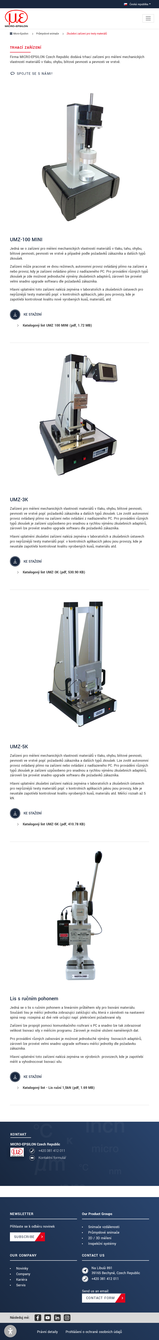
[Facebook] (38, 1317)
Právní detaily (47, 1331)
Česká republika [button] (138, 4)
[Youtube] (47, 1317)
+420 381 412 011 (52, 1150)
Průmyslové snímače (103, 1232)
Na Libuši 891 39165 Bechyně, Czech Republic (116, 1270)
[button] (10, 1331)
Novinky (22, 1268)
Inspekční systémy (102, 1243)
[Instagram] (67, 1317)
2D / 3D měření (99, 1238)
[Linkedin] (57, 1317)
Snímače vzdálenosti (103, 1227)
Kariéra (21, 1279)
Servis (20, 1285)
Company (23, 1274)
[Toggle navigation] (148, 18)
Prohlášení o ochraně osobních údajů (94, 1331)
